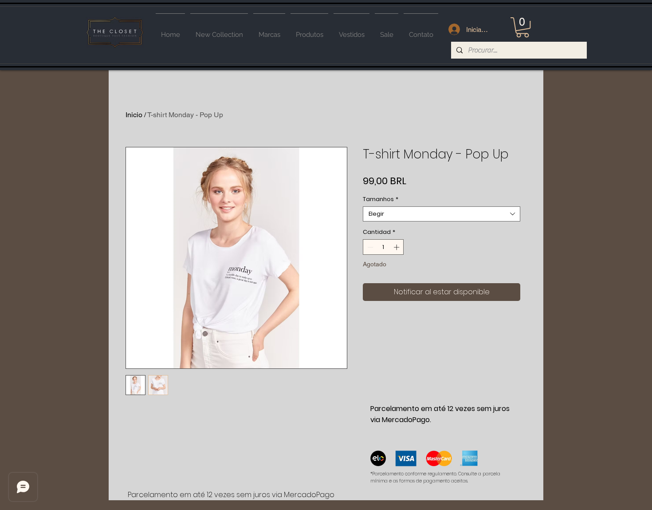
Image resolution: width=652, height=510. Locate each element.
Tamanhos (380, 199)
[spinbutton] (383, 247)
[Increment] (397, 247)
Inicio (134, 115)
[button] (522, 27)
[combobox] (441, 213)
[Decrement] (369, 247)
